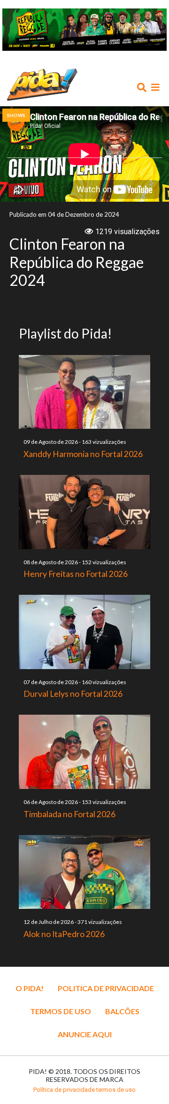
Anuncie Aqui (85, 1034)
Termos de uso (60, 1011)
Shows (16, 115)
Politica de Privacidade (106, 988)
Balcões (122, 1011)
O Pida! (29, 988)
